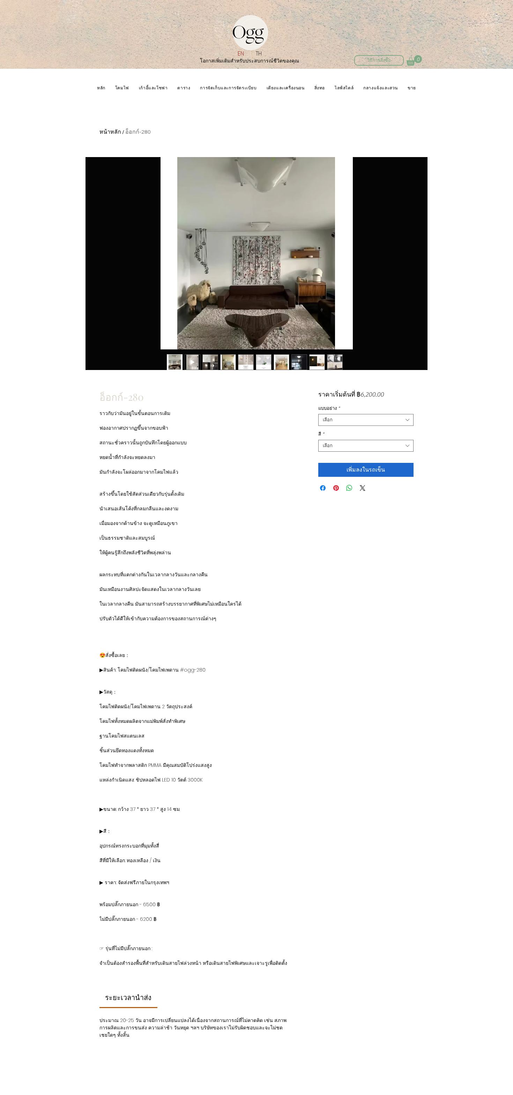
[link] (128, 998)
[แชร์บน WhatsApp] (349, 488)
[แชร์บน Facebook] (323, 488)
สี (321, 434)
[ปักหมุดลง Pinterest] (336, 488)
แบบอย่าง (329, 408)
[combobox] (366, 420)
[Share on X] (362, 488)
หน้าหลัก (110, 132)
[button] (414, 60)
